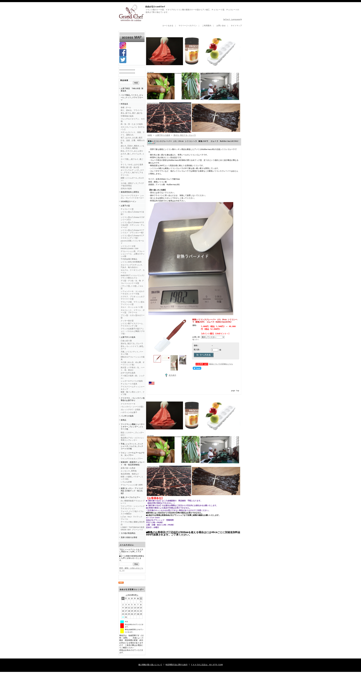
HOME (150, 135)
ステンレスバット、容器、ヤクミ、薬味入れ (133, 133)
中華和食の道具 (127, 116)
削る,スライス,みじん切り (132, 151)
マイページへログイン (188, 26)
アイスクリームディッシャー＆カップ (133, 388)
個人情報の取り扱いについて (150, 665)
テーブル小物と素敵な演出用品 (133, 523)
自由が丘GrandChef (155, 6)
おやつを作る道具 (128, 373)
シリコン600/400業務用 (131, 262)
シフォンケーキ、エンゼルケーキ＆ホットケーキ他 (133, 292)
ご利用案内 (206, 26)
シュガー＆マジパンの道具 (132, 381)
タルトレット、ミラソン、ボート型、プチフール (133, 311)
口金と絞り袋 (126, 341)
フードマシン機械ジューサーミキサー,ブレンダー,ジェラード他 (133, 426)
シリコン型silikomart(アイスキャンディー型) (132, 236)
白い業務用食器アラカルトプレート (133, 502)
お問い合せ (221, 26)
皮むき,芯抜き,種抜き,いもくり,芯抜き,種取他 (132, 147)
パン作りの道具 (127, 416)
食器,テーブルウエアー (130, 497)
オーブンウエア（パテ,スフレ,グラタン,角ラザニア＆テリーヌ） (132, 172)
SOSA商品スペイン (128, 201)
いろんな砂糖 (126, 482)
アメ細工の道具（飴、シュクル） (133, 377)
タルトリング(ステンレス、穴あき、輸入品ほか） (132, 266)
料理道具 (124, 104)
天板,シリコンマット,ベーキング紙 (132, 353)
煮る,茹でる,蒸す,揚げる (131, 113)
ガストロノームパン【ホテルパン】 (133, 128)
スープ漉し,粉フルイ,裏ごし (132, 160)
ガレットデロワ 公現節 (130, 410)
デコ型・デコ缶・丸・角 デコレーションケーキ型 (132, 282)
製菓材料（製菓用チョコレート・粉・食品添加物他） (133, 463)
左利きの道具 (126, 188)
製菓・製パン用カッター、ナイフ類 (133, 393)
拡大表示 (172, 375)
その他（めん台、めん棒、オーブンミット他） (133, 363)
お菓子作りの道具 (128, 337)
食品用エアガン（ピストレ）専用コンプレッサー (133, 439)
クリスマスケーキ (128, 404)
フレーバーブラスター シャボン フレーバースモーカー (132, 196)
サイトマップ (236, 26)
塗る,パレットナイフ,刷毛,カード (132, 347)
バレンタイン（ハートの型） (133, 407)
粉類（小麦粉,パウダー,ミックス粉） (132, 478)
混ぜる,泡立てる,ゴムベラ (132, 343)
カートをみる (167, 26)
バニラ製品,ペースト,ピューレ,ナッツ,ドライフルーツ (132, 97)
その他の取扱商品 (128, 533)
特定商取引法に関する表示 (177, 665)
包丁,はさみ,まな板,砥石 (131, 138)
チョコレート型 (127, 209)
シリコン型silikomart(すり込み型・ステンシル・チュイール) (133, 224)
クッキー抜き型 (127, 321)
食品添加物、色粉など (130, 474)
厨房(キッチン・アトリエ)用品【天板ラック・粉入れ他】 (132, 490)
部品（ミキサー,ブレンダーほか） (132, 433)
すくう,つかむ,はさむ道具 (132, 164)
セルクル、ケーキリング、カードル (133, 271)
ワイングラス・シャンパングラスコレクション (133, 507)
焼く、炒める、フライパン (132, 110)
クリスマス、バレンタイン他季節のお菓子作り (133, 399)
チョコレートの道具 (129, 384)
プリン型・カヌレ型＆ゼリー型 (133, 316)
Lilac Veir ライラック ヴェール (131, 518)
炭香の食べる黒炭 (128, 468)
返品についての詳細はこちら (221, 364)
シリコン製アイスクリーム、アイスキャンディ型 (133, 324)
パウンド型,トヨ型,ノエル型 (132, 287)
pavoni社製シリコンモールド (132, 242)
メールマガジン (127, 545)
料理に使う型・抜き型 (130, 167)
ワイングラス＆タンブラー (132, 459)
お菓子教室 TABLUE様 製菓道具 (132, 89)
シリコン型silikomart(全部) (132, 213)
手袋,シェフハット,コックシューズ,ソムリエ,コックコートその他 (132, 446)
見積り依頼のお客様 (129, 537)
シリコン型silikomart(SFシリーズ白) (133, 218)
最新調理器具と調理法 (130, 192)
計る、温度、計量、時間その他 (133, 141)
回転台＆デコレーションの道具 (133, 358)
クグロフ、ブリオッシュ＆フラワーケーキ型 (133, 298)
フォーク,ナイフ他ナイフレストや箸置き (132, 512)
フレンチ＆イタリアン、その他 (133, 120)
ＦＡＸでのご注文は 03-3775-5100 (207, 665)
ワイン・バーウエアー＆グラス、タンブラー (133, 454)
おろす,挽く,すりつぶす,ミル (132, 155)
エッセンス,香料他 (129, 471)
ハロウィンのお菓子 (129, 412)
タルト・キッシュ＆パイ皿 (132, 307)
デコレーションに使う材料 (132, 485)
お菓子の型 (125, 206)
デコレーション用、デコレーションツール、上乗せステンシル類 (133, 253)
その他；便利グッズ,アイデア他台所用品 (132, 184)
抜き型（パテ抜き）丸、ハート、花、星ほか (133, 368)
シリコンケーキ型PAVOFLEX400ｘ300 (129, 247)
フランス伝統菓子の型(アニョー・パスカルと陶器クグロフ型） (133, 331)
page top (235, 391)
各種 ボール (126, 107)
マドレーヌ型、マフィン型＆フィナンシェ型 (133, 303)
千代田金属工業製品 (129, 259)
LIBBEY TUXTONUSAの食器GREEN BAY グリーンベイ (132, 528)
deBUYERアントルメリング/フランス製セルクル (132, 276)
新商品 (123, 420)
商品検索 (124, 80)
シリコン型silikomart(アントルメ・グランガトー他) (132, 231)
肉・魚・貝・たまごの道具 (132, 124)
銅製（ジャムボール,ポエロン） (132, 179)
